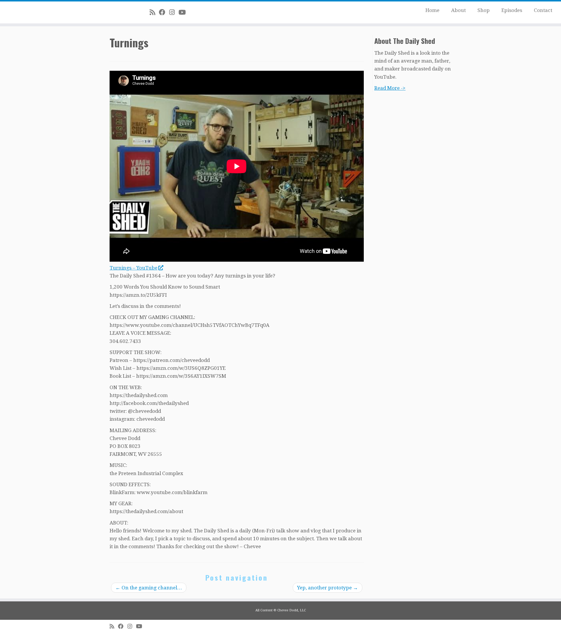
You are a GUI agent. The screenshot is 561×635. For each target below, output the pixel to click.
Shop (483, 10)
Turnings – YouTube (133, 268)
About (458, 10)
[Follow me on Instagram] (174, 12)
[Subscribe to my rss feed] (154, 12)
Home (432, 10)
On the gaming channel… (148, 588)
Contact (543, 10)
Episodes (511, 10)
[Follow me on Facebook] (164, 12)
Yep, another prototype (327, 588)
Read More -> (390, 88)
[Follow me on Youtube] (184, 12)
